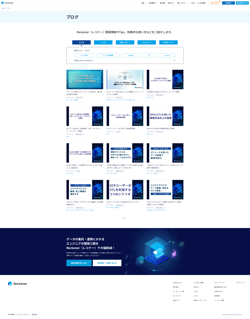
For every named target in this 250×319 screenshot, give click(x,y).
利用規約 (217, 296)
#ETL (67, 100)
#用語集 (75, 100)
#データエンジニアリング (117, 100)
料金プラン (176, 300)
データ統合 (84, 55)
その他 (103, 42)
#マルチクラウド (157, 210)
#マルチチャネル (81, 210)
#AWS (108, 100)
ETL (88, 50)
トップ (3, 8)
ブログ (196, 291)
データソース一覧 (178, 291)
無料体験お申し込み (220, 287)
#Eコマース (73, 210)
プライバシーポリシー (23, 314)
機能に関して (125, 42)
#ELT (71, 100)
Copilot (131, 55)
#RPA (148, 134)
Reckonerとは (177, 283)
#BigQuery (117, 207)
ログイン (239, 283)
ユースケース (177, 296)
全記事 (81, 42)
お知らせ (196, 287)
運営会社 (34, 314)
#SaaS (148, 97)
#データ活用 (128, 100)
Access (167, 55)
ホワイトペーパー (219, 283)
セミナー (196, 296)
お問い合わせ (218, 291)
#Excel (68, 173)
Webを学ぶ (146, 42)
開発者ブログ (168, 42)
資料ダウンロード (199, 300)
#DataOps (149, 210)
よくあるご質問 (198, 283)
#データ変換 (153, 173)
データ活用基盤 (108, 55)
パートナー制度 (219, 300)
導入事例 (176, 287)
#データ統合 (90, 210)
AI (149, 55)
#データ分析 (113, 173)
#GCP (111, 207)
